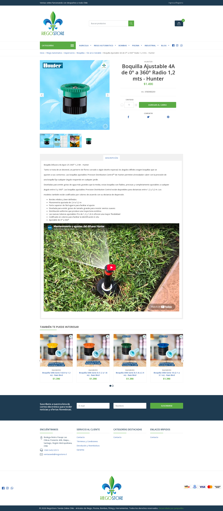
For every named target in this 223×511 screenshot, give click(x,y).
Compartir (148, 113)
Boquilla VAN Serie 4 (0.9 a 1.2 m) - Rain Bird (56, 373)
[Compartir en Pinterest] (168, 117)
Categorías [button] (48, 45)
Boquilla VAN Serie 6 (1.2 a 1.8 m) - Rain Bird (93, 373)
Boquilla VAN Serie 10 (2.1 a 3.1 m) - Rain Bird (167, 373)
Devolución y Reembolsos (88, 445)
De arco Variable (94, 53)
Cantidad (130, 100)
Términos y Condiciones (87, 441)
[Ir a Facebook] (173, 45)
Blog (163, 45)
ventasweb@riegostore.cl (55, 454)
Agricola (84, 45)
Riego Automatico (103, 45)
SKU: (142, 92)
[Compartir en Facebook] (128, 117)
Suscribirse (166, 405)
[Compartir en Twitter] (148, 117)
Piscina (135, 45)
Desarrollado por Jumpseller (171, 508)
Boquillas (81, 53)
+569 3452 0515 (51, 450)
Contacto (81, 437)
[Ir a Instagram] (177, 45)
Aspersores (69, 53)
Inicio (42, 53)
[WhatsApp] (181, 45)
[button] (110, 386)
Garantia (80, 449)
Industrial (150, 45)
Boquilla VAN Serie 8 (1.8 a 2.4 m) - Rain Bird (130, 373)
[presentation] (42, 95)
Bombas (123, 45)
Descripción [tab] (111, 158)
